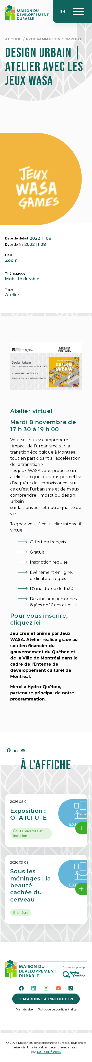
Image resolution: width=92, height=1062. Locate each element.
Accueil (13, 39)
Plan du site (24, 1009)
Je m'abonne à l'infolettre (46, 999)
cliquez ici (25, 622)
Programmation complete (54, 39)
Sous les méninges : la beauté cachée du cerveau (30, 885)
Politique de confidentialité (57, 1009)
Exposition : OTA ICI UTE (28, 814)
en (62, 11)
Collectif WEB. (49, 1052)
